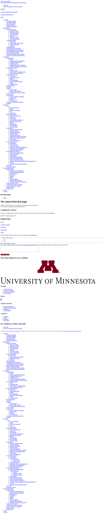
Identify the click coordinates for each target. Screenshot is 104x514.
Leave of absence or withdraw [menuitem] (17, 96)
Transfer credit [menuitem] (13, 89)
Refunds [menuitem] (12, 99)
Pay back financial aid (15, 454)
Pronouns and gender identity (17, 493)
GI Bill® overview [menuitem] (14, 154)
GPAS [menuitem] (11, 69)
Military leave (13, 411)
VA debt (12, 483)
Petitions (9, 417)
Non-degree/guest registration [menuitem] (14, 48)
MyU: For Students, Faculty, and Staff (13, 6)
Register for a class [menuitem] (14, 32)
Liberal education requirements (17, 374)
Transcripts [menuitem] (12, 76)
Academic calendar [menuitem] (11, 21)
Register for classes (11, 343)
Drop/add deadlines (11, 336)
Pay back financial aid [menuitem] (15, 140)
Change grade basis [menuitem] (14, 44)
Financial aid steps (14, 444)
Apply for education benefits (16, 469)
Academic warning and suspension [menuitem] (15, 102)
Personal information (9, 488)
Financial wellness (11, 487)
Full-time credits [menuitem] (10, 85)
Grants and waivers (14, 462)
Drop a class (13, 355)
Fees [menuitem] (11, 111)
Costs (8, 420)
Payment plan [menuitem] (13, 118)
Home (5, 198)
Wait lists (12, 350)
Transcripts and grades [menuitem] (12, 74)
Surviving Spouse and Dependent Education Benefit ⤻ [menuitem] (23, 161)
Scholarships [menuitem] (13, 143)
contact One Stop (32, 235)
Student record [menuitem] (10, 169)
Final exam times (11, 339)
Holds (11, 498)
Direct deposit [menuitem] (13, 124)
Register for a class (14, 346)
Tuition (11, 422)
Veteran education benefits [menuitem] (13, 151)
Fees (11, 425)
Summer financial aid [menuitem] (15, 135)
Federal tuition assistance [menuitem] (16, 157)
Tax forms (9, 486)
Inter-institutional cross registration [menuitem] (15, 51)
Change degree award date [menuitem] (16, 73)
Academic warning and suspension (15, 416)
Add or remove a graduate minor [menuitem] (17, 72)
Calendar (6, 333)
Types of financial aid (12, 455)
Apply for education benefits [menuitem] (16, 152)
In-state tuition (13, 476)
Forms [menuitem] (5, 190)
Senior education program (13, 366)
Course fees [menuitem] (12, 113)
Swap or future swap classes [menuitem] (16, 43)
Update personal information (16, 491)
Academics (6, 370)
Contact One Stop (8, 289)
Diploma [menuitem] (12, 78)
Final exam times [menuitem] (11, 25)
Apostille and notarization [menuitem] (16, 180)
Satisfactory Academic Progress (17, 451)
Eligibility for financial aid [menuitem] (16, 129)
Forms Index (51, 213)
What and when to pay (15, 429)
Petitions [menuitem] (9, 103)
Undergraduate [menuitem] (10, 58)
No (4, 241)
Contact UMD (7, 310)
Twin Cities (6, 320)
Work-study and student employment (18, 464)
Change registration (11, 354)
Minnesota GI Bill (17, 473)
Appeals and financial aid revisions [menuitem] (18, 136)
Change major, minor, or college (17, 378)
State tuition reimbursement (16, 479)
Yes (4, 239)
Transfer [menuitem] (9, 88)
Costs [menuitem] (8, 106)
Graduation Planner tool (15, 376)
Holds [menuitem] (11, 177)
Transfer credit (13, 403)
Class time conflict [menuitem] (14, 37)
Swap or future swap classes (16, 357)
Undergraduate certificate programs (15, 363)
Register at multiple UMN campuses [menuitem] (15, 54)
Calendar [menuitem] (6, 19)
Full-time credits (10, 399)
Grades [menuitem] (11, 83)
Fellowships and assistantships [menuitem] (17, 148)
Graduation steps (14, 377)
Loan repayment (14, 440)
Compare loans (16, 461)
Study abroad (13, 453)
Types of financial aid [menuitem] (12, 142)
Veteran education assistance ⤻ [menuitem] (17, 159)
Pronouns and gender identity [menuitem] (17, 172)
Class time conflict (14, 351)
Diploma (12, 392)
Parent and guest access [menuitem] (15, 121)
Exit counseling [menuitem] (13, 100)
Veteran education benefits (13, 468)
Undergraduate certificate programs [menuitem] (15, 50)
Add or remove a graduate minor (17, 385)
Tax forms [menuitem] (9, 165)
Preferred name (13, 494)
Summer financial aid (15, 448)
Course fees (12, 427)
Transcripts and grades (12, 388)
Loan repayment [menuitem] (14, 126)
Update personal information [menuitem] (16, 170)
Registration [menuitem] (6, 28)
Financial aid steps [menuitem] (14, 131)
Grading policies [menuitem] (14, 84)
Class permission (14, 348)
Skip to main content (6, 1)
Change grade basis (14, 358)
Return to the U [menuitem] (10, 93)
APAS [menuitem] (11, 59)
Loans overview (14, 458)
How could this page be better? (8, 243)
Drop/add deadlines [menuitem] (11, 22)
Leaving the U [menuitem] (10, 95)
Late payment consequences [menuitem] (16, 120)
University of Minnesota (15, 331)
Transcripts (3, 227)
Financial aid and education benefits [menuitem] (18, 164)
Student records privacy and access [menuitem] (18, 181)
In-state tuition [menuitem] (13, 155)
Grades (11, 396)
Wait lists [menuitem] (12, 36)
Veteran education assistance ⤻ (17, 480)
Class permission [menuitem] (14, 35)
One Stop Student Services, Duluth (9, 12)
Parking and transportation (10, 307)
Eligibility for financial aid (16, 443)
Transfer (9, 402)
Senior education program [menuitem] (13, 52)
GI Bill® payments (17, 475)
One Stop (6, 5)
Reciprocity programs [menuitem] (15, 110)
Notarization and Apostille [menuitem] (16, 81)
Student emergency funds (16, 466)
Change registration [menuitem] (11, 40)
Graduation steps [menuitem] (14, 63)
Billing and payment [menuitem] (11, 114)
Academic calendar (5, 14)
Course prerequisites (14, 352)
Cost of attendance (14, 421)
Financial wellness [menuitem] (11, 166)
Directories (6, 309)
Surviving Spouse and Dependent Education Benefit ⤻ (23, 482)
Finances (6, 418)
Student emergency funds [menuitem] (16, 150)
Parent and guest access (15, 435)
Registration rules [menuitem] (11, 47)
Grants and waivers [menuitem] (14, 146)
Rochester (6, 319)
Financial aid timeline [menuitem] (12, 26)
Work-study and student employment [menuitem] (18, 147)
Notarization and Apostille (16, 395)
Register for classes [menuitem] (11, 29)
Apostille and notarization (16, 501)
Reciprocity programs (15, 424)
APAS (2, 232)
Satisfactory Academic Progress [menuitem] (17, 137)
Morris (5, 317)
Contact (12, 14)
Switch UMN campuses (15, 405)
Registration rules (11, 361)
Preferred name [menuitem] (13, 173)
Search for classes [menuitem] (14, 30)
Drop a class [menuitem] (13, 41)
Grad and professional (12, 381)
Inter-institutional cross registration (15, 365)
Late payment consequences (16, 433)
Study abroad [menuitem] (13, 139)
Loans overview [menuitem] (14, 144)
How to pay (12, 431)
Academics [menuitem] (6, 56)
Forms (2, 222)
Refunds (12, 413)
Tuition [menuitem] (11, 109)
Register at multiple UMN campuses (15, 368)
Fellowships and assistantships (17, 465)
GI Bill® (15, 472)
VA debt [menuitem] (12, 162)
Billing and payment (11, 428)
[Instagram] (52, 300)
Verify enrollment (14, 394)
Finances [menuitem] (6, 104)
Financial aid (4, 230)
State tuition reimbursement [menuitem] (16, 158)
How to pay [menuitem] (12, 117)
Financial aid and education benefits (18, 484)
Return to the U (10, 407)
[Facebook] (52, 299)
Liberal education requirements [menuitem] (17, 61)
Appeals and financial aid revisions (18, 450)
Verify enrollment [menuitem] (14, 80)
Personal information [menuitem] (9, 168)
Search (2, 9)
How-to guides (7, 293)
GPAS (11, 383)
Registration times (11, 337)
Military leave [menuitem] (13, 98)
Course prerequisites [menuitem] (14, 39)
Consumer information (9, 292)
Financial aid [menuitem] (10, 128)
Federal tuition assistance (16, 477)
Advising (12, 359)
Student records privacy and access (18, 502)
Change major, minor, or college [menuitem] (17, 65)
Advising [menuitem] (12, 45)
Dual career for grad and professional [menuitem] (16, 55)
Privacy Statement (64, 331)
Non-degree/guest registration (14, 362)
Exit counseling (13, 414)
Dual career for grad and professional (16, 369)
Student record (10, 490)
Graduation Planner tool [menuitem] (15, 62)
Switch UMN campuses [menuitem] (15, 91)
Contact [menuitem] (5, 191)
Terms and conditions (9, 290)
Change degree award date (16, 387)
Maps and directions (8, 306)
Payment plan (13, 432)
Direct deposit (13, 437)
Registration (6, 341)
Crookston (6, 316)
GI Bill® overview (14, 470)
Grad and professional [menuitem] (12, 67)
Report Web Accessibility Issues (74, 331)
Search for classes (14, 344)
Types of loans (16, 459)
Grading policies (14, 398)
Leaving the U (10, 409)
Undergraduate (10, 372)
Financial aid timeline (12, 340)
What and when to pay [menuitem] (15, 115)
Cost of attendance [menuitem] (14, 107)
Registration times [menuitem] (11, 24)
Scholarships (13, 457)
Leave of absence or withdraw (17, 410)
